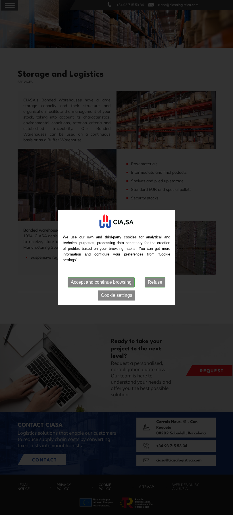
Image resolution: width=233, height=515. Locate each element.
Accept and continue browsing (101, 282)
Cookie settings (116, 295)
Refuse (155, 282)
